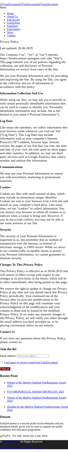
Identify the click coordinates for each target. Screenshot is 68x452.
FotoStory (12, 25)
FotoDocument (11, 441)
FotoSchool (13, 22)
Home (10, 13)
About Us (12, 16)
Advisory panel (33, 447)
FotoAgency (14, 29)
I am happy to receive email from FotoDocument (31, 362)
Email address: (8, 355)
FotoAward (13, 19)
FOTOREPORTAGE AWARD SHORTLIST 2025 (35, 391)
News (10, 32)
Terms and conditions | (12, 447)
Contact (11, 35)
